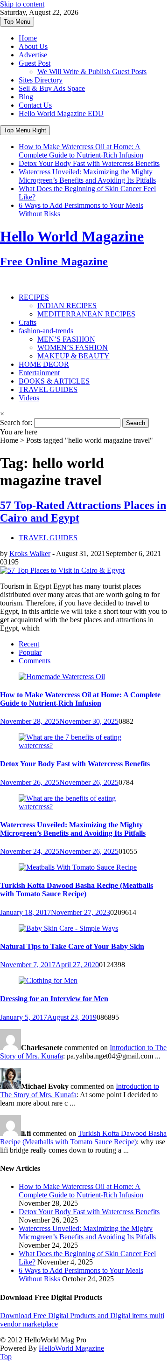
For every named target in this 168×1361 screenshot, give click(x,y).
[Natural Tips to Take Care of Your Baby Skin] (68, 928)
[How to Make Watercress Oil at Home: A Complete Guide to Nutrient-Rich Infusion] (62, 676)
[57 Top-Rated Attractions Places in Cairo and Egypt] (62, 570)
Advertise (33, 55)
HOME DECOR (44, 364)
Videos (29, 398)
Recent (29, 644)
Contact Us (35, 105)
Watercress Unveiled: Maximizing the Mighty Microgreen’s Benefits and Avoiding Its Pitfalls (87, 176)
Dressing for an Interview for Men (54, 999)
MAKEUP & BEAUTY (73, 356)
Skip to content (22, 4)
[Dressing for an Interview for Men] (48, 980)
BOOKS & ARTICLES (54, 381)
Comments (34, 661)
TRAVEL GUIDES (48, 389)
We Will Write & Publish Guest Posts (92, 72)
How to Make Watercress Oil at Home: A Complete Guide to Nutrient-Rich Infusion (81, 151)
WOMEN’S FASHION (72, 347)
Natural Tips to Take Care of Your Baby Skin (72, 946)
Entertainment (39, 373)
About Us (33, 46)
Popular (30, 652)
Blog (26, 97)
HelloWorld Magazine (71, 1348)
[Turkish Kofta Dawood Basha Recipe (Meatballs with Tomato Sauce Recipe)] (78, 867)
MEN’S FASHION (66, 339)
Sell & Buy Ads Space (52, 88)
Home (28, 38)
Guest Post (34, 63)
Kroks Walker (29, 553)
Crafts (27, 322)
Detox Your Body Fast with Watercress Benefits (89, 163)
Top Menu (17, 21)
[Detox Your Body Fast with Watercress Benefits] (84, 745)
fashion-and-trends (46, 331)
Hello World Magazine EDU (61, 113)
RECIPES (34, 297)
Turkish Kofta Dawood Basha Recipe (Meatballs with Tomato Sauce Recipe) (76, 889)
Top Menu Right (25, 130)
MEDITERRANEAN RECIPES (86, 314)
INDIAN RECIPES (67, 305)
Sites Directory (41, 80)
